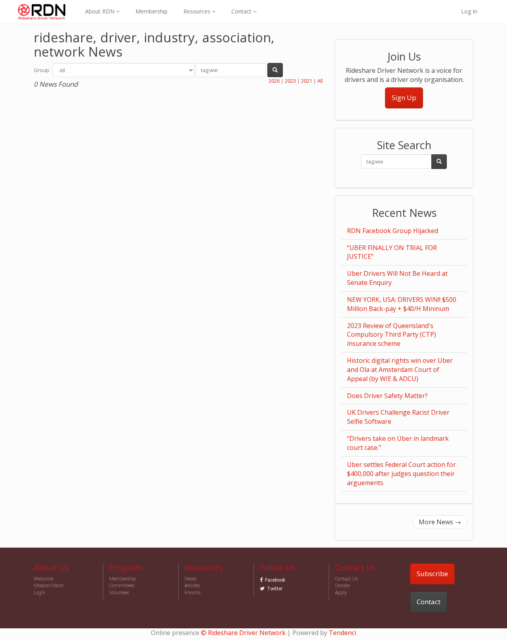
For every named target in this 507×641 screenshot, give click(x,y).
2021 (306, 80)
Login (39, 592)
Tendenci (342, 632)
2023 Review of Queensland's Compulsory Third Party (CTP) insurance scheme (391, 334)
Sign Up (404, 97)
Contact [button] (242, 11)
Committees (121, 585)
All (320, 80)
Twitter (274, 588)
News (190, 579)
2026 (274, 80)
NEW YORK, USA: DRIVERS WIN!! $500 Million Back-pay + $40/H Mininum (401, 304)
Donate (342, 585)
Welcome (43, 579)
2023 (290, 80)
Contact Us (346, 579)
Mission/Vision (49, 585)
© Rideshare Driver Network (243, 632)
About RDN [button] (100, 11)
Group (41, 70)
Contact (428, 601)
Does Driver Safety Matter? (387, 395)
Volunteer (119, 592)
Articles (192, 585)
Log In (469, 11)
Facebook (275, 580)
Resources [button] (197, 11)
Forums (192, 592)
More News (440, 522)
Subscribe (432, 573)
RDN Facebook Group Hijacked (392, 230)
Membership (151, 11)
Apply (341, 592)
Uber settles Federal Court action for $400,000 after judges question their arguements (401, 473)
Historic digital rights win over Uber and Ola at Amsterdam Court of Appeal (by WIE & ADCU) (400, 369)
